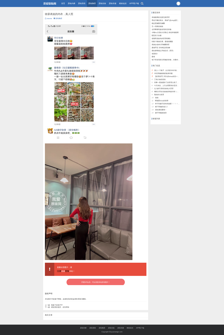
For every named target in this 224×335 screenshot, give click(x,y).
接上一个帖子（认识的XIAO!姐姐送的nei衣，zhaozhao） (175, 70)
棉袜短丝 (123, 3)
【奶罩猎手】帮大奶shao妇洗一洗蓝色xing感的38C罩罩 (174, 76)
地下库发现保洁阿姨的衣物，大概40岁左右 (167, 60)
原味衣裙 (112, 3)
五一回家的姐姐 (157, 26)
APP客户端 (134, 3)
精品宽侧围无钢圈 (158, 23)
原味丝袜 (102, 3)
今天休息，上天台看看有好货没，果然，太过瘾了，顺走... (175, 85)
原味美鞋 (82, 3)
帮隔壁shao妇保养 (161, 101)
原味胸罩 (92, 3)
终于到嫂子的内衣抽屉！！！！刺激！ (169, 104)
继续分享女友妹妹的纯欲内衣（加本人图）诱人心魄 (173, 91)
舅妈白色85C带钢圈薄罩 (160, 44)
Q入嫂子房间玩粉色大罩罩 (163, 88)
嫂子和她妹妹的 (161, 113)
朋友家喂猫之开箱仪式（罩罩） (163, 51)
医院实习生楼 (156, 35)
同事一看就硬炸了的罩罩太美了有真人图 (169, 82)
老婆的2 (155, 54)
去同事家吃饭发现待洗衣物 (161, 29)
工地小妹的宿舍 (160, 79)
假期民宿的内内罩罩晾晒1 (161, 38)
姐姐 (156, 98)
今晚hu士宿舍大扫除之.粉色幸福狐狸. (165, 32)
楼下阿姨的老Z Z (161, 107)
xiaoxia (49, 18)
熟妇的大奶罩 (159, 94)
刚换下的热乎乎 (54, 305)
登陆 (67, 271)
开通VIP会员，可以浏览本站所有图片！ (95, 282)
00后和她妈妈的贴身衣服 (163, 73)
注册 (59, 271)
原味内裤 (71, 3)
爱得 (153, 57)
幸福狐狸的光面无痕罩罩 (161, 17)
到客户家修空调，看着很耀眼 (162, 41)
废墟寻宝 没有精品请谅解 (161, 48)
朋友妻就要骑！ (161, 110)
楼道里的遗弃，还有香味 (57, 307)
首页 (63, 3)
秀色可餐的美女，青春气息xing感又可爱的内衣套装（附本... (173, 20)
